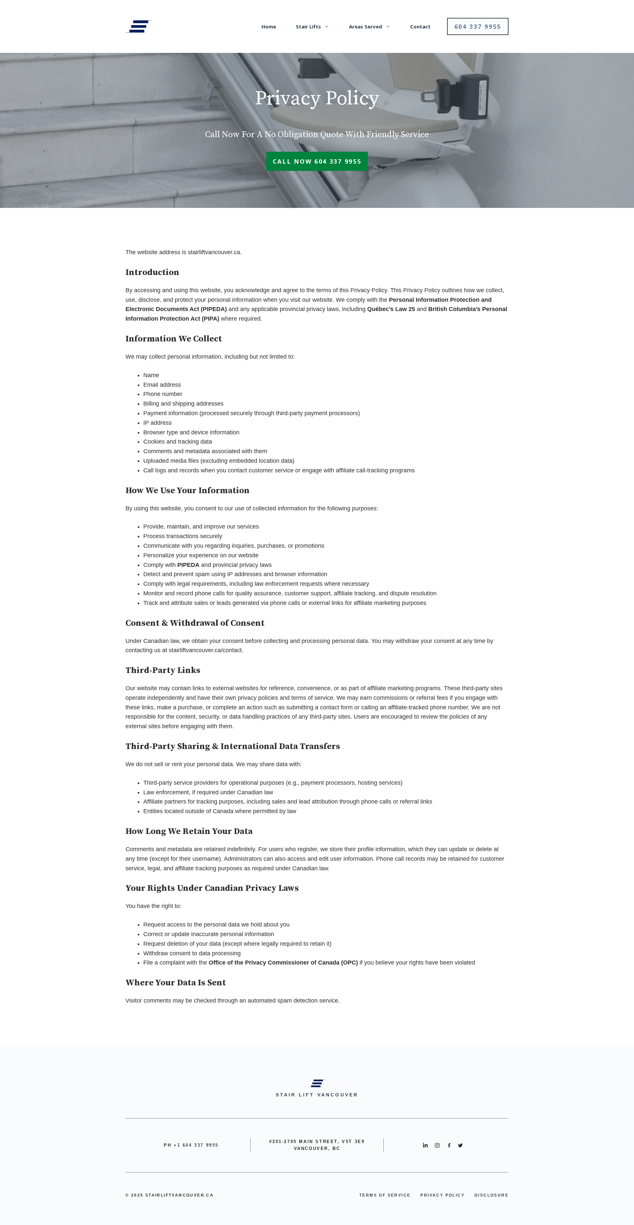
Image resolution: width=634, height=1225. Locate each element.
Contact (420, 26)
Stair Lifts (308, 26)
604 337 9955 (477, 26)
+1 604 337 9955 (196, 1145)
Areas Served (365, 26)
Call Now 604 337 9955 (317, 161)
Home (269, 26)
